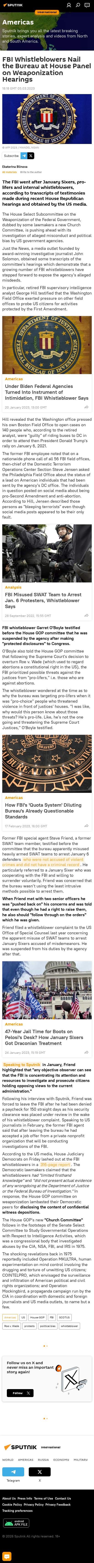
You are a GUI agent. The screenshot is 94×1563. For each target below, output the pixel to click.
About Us (9, 1498)
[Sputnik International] (13, 7)
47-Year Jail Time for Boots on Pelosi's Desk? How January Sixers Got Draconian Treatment (44, 1037)
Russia (43, 1460)
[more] (86, 406)
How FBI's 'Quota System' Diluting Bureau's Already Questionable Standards (43, 811)
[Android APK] (16, 1524)
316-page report (55, 1164)
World (7, 1460)
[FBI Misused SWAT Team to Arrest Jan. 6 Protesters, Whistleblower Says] (47, 553)
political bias (47, 1326)
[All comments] (6, 1556)
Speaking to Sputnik (21, 1064)
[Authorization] (68, 5)
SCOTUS (64, 1317)
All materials (9, 172)
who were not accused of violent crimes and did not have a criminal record (43, 862)
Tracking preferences (17, 1511)
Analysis (13, 587)
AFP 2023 (11, 147)
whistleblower (69, 1326)
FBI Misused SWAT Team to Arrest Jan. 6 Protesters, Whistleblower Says (43, 600)
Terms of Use (43, 1498)
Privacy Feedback (57, 1504)
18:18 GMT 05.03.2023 (18, 88)
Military (81, 1460)
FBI (52, 1317)
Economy (61, 1460)
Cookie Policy (12, 1504)
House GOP (37, 1317)
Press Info (25, 1498)
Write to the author (31, 172)
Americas (14, 379)
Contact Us (63, 1498)
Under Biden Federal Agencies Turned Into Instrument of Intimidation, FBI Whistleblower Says (47, 392)
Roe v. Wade (11, 1326)
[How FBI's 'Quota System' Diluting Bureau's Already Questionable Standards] (47, 764)
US (23, 1317)
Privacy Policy (34, 1504)
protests (29, 1326)
